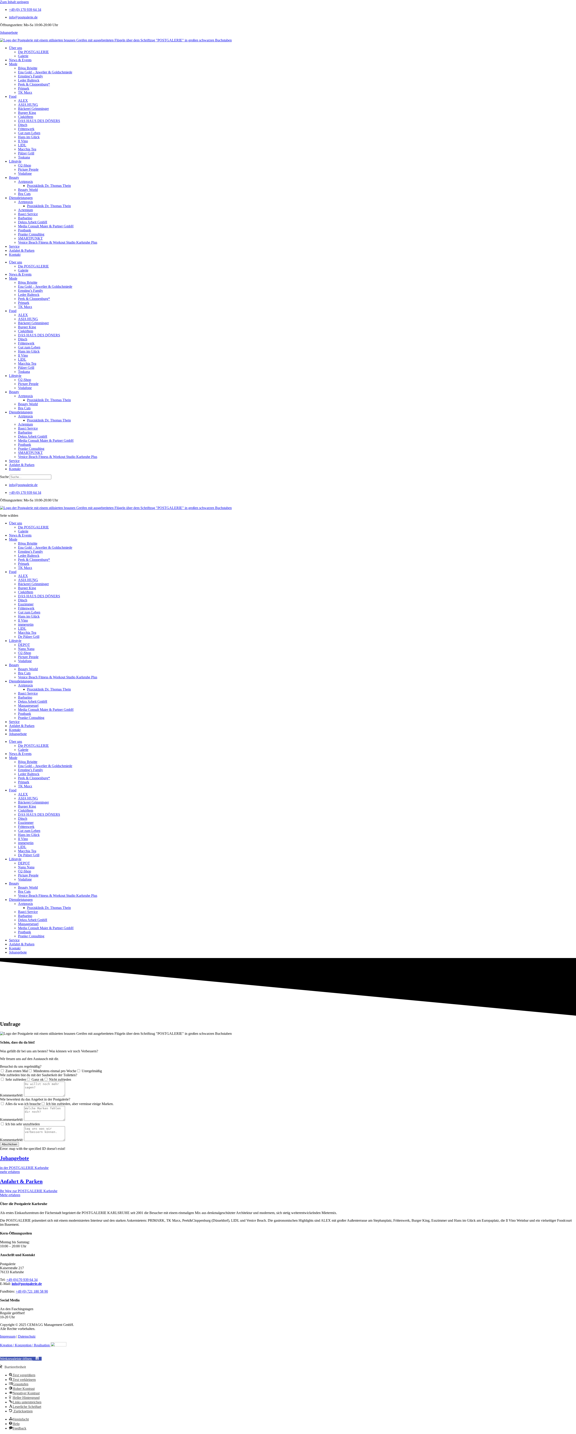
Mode (13, 64)
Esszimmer (26, 604)
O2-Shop (24, 165)
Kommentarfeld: (12, 1095)
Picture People (28, 169)
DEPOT (24, 645)
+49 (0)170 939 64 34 (22, 1280)
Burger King (27, 113)
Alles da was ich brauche (23, 1104)
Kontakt (14, 254)
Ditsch (22, 125)
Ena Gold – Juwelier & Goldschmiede (45, 72)
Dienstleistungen (21, 198)
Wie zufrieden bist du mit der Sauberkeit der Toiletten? (38, 1075)
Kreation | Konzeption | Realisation (25, 1345)
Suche (4, 477)
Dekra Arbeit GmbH (32, 222)
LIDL (22, 145)
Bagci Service (28, 214)
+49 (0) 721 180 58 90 (32, 1291)
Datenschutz (27, 1336)
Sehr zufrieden (15, 1079)
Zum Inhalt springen (14, 2)
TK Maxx (25, 92)
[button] (21, 1359)
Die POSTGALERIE (33, 52)
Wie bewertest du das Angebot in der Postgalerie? (35, 1099)
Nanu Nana (26, 649)
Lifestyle (15, 161)
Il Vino (23, 141)
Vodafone (25, 173)
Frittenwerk (26, 129)
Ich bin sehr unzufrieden (22, 1124)
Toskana (24, 157)
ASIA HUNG (28, 104)
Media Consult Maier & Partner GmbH (46, 226)
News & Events (20, 60)
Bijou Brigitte (27, 68)
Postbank (24, 230)
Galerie (23, 56)
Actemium (25, 210)
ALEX (23, 100)
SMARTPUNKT (30, 238)
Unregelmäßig (92, 1071)
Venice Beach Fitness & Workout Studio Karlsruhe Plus (57, 242)
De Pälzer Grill (28, 637)
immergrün (26, 624)
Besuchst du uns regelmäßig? (20, 1066)
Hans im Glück (29, 137)
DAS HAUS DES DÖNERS (39, 121)
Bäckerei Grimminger (33, 109)
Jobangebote (9, 32)
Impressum (8, 1336)
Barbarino (25, 218)
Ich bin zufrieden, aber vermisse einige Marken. (80, 1104)
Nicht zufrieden (60, 1079)
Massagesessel (28, 705)
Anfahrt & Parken (21, 250)
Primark (23, 88)
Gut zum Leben (29, 133)
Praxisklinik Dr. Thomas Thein (49, 186)
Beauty (14, 177)
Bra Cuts (24, 194)
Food (12, 96)
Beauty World (28, 190)
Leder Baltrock (28, 80)
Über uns (15, 48)
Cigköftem (25, 117)
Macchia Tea (27, 149)
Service (14, 246)
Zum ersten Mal (16, 1071)
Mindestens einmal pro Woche (54, 1071)
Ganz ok (38, 1079)
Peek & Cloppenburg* (34, 84)
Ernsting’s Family (30, 76)
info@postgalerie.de (27, 1284)
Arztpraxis (25, 181)
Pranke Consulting (31, 234)
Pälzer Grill (26, 153)
